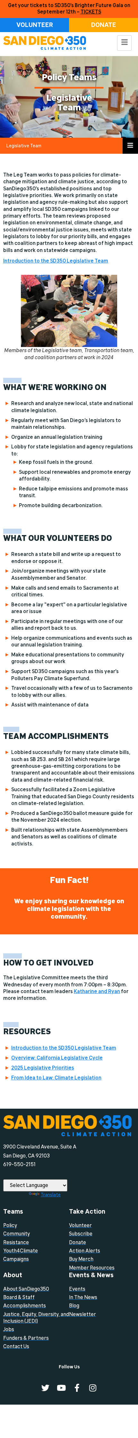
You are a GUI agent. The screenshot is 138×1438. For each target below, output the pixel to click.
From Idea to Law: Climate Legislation (56, 1078)
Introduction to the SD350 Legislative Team (55, 261)
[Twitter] (45, 1388)
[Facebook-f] (77, 1388)
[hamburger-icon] (124, 43)
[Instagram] (93, 1388)
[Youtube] (61, 1388)
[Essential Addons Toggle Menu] (130, 146)
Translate (51, 1194)
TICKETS (91, 12)
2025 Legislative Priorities (42, 1068)
